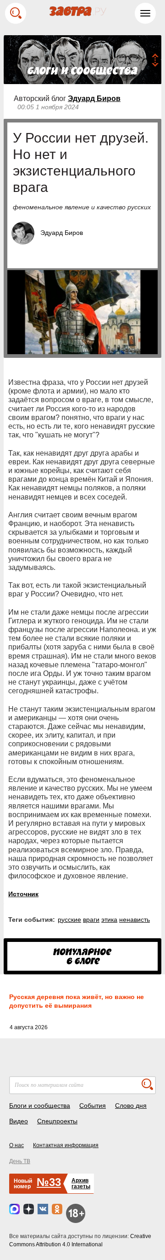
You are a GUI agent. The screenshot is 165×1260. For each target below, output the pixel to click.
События (92, 1105)
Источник (23, 894)
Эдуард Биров (94, 98)
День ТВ (19, 1161)
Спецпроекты (57, 1121)
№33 (49, 1182)
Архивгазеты (81, 1183)
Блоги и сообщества (39, 1105)
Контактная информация (66, 1145)
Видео (18, 1121)
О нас (16, 1145)
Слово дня (131, 1105)
